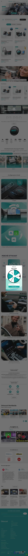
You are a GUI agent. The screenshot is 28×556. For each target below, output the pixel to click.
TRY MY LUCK (14, 286)
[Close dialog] (21, 266)
